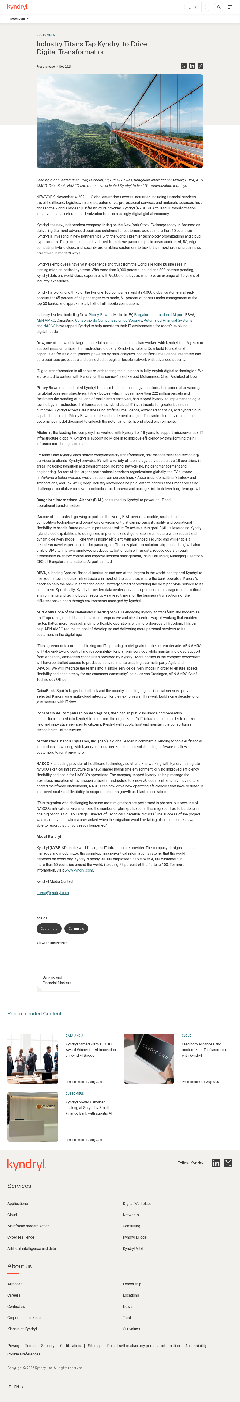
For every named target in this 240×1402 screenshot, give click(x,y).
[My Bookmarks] (205, 7)
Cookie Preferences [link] (24, 1354)
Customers (46, 34)
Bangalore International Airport (159, 315)
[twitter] (228, 1163)
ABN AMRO (46, 320)
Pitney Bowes (100, 315)
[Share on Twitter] (184, 66)
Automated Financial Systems (168, 320)
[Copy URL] (200, 66)
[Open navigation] (230, 7)
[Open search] (219, 7)
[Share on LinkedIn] (192, 66)
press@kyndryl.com (53, 892)
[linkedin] (216, 1163)
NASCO (49, 326)
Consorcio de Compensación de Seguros (108, 320)
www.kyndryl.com (79, 870)
